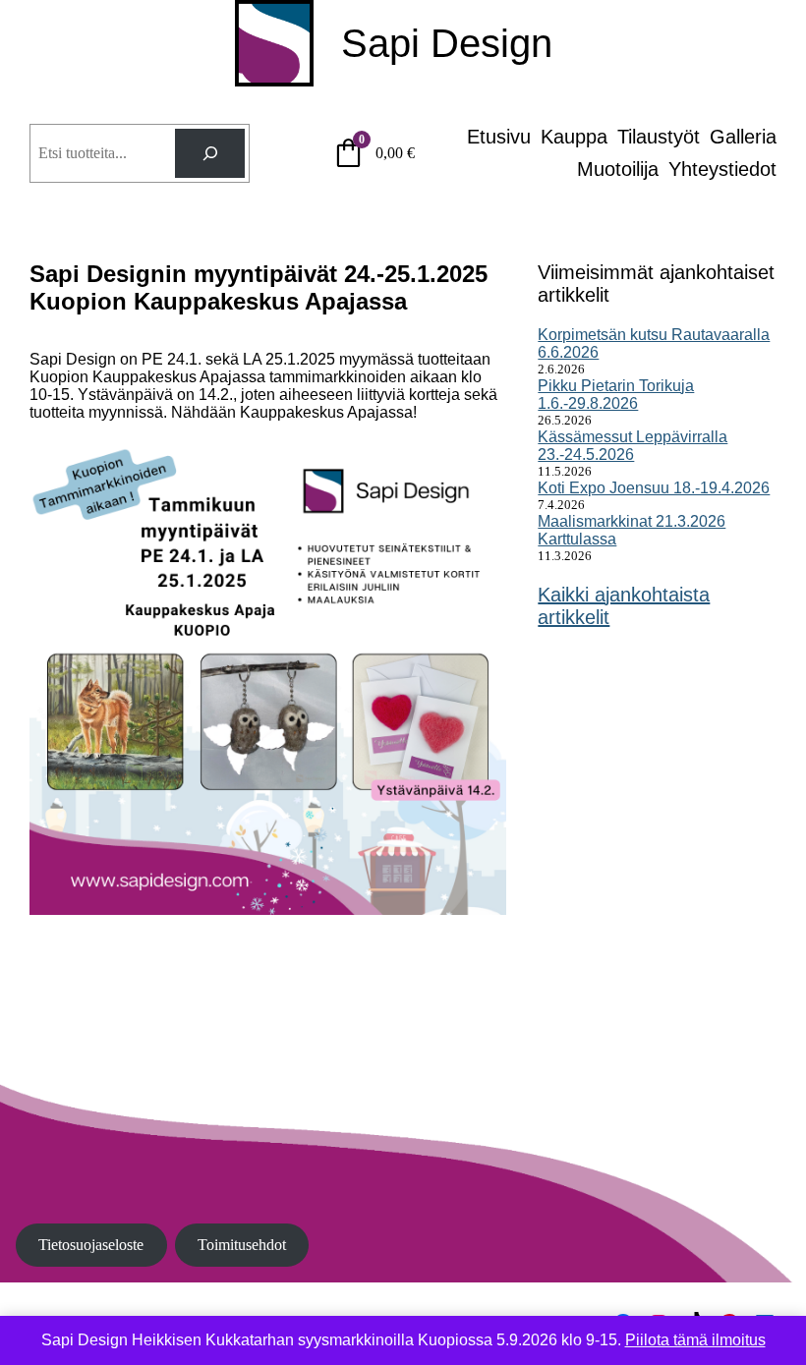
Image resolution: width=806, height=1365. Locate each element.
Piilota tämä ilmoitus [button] (695, 1340)
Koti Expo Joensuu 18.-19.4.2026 (654, 488)
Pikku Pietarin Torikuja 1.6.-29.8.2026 (616, 394)
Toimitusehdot (242, 1244)
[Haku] (210, 153)
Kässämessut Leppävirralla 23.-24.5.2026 (632, 445)
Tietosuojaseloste (91, 1244)
